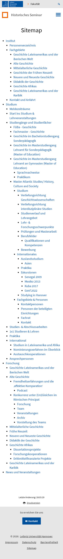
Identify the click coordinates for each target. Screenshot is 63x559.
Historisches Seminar (26, 15)
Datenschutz (29, 542)
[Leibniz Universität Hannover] (12, 4)
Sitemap (31, 548)
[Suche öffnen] (59, 4)
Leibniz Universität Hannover (36, 536)
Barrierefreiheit (49, 542)
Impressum (11, 542)
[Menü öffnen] (58, 15)
